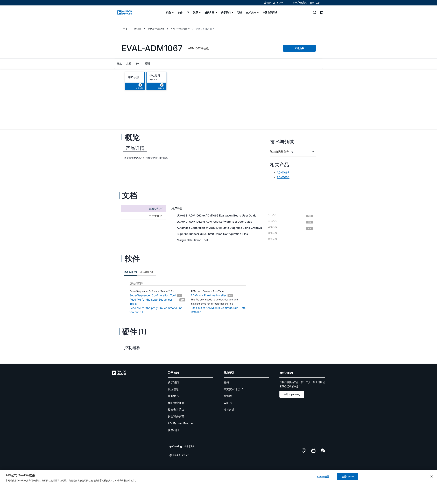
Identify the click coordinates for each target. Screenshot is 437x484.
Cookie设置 (323, 476)
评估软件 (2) (146, 272)
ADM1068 (283, 177)
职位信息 (173, 389)
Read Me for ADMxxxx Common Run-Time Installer (218, 310)
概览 (119, 63)
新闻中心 (173, 396)
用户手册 (133, 77)
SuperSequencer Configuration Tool (155, 295)
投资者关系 (174, 409)
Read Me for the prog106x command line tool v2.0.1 (156, 310)
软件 (138, 63)
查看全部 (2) (130, 272)
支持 (226, 382)
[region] (218, 477)
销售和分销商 (176, 416)
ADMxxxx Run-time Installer (211, 295)
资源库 (228, 396)
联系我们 (173, 430)
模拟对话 (229, 409)
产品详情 (135, 148)
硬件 (147, 63)
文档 (128, 63)
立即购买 (299, 48)
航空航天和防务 (281, 151)
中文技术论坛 (232, 389)
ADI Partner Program (181, 423)
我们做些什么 (176, 402)
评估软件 (155, 75)
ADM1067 (283, 172)
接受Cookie (348, 476)
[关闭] (431, 476)
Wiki (226, 402)
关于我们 (173, 382)
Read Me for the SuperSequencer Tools (157, 301)
